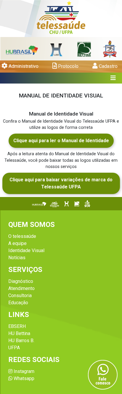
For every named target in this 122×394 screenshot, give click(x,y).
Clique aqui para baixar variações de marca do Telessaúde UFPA (61, 183)
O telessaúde (22, 236)
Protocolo (67, 66)
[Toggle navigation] (113, 78)
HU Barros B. (21, 340)
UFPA (14, 347)
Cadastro (108, 66)
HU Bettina (19, 333)
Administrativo (22, 66)
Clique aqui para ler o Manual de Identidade (61, 140)
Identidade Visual (26, 250)
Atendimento (21, 288)
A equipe (17, 243)
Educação (18, 302)
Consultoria (20, 295)
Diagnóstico (20, 281)
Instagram (23, 371)
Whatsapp (23, 378)
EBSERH (17, 326)
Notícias (16, 257)
